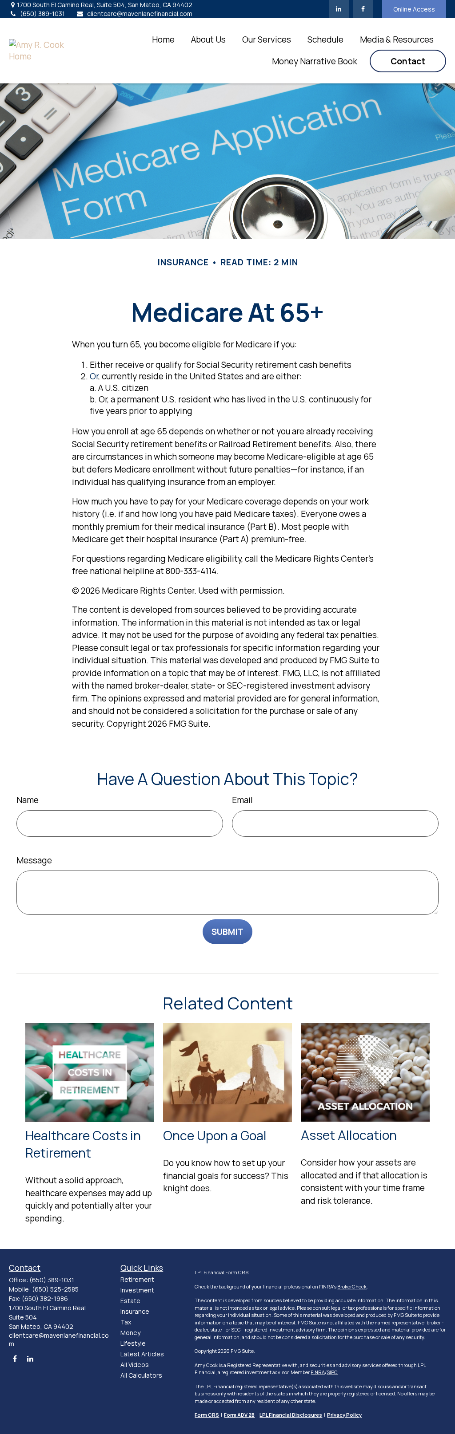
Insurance (134, 1311)
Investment (137, 1290)
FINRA (318, 1372)
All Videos (134, 1364)
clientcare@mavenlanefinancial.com (139, 13)
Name (27, 800)
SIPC (332, 1372)
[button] (163, 39)
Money (130, 1332)
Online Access (414, 9)
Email (242, 800)
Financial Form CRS (226, 1272)
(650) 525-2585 (55, 1289)
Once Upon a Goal (215, 1135)
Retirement (137, 1279)
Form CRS (207, 1414)
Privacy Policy (344, 1414)
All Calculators (141, 1375)
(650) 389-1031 (42, 13)
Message (34, 860)
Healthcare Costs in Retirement (83, 1144)
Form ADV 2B (239, 1414)
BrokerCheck (352, 1286)
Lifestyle (133, 1343)
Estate (130, 1300)
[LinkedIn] (339, 9)
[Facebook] (363, 9)
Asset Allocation (349, 1135)
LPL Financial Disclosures (290, 1414)
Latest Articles (142, 1354)
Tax (125, 1322)
